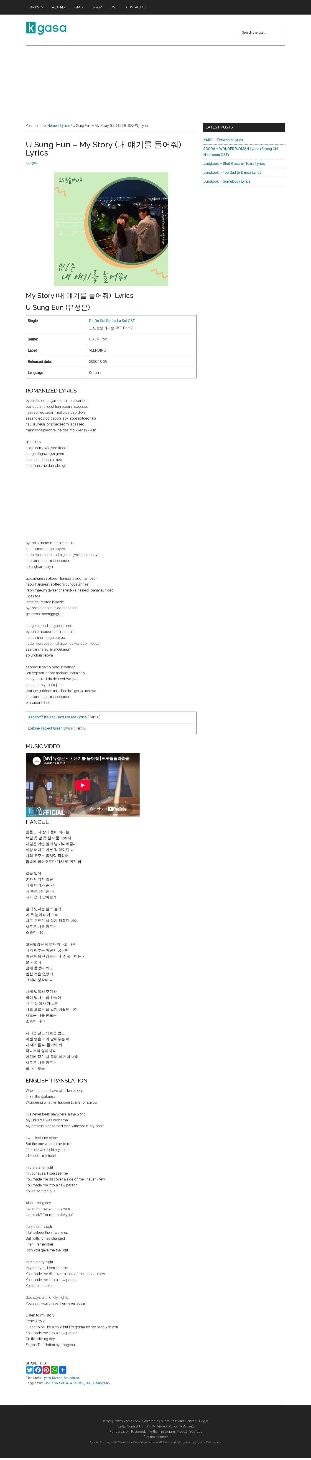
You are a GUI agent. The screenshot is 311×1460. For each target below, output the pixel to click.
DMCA (150, 1426)
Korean (57, 1378)
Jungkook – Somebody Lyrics (227, 181)
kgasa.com (132, 1421)
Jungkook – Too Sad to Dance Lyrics (232, 172)
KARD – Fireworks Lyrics (223, 140)
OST (89, 1383)
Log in (204, 1421)
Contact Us (135, 1426)
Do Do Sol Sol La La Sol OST (112, 321)
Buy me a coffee (155, 1437)
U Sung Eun (101, 1383)
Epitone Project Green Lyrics (50, 728)
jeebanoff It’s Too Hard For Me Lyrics (57, 717)
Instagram (168, 1431)
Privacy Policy (167, 1426)
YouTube (195, 1431)
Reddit (182, 1431)
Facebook (138, 1431)
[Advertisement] (155, 79)
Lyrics (47, 1378)
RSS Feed (187, 1426)
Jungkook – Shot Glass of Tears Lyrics (234, 163)
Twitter (153, 1431)
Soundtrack (72, 1378)
